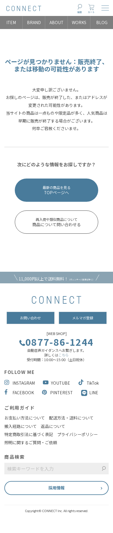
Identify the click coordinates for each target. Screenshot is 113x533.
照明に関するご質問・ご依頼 (30, 442)
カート (91, 12)
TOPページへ (56, 190)
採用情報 (56, 488)
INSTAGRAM (23, 383)
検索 (79, 12)
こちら (63, 355)
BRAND (34, 22)
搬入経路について (20, 426)
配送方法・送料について (71, 417)
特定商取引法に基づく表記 (28, 434)
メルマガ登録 (82, 317)
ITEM (11, 22)
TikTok (93, 383)
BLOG (101, 22)
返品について (53, 426)
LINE (93, 392)
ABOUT (56, 22)
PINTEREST (61, 392)
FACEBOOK (23, 392)
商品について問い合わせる (56, 222)
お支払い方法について (24, 417)
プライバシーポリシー (77, 434)
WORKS (79, 22)
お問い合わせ (30, 317)
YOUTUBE (60, 383)
